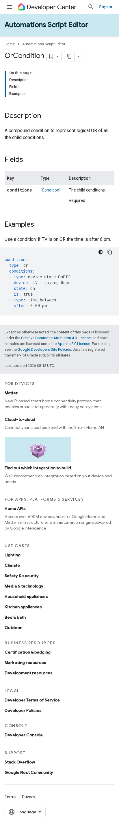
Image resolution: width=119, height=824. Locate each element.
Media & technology (24, 586)
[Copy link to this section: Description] (47, 116)
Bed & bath (15, 617)
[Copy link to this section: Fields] (29, 160)
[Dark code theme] (100, 252)
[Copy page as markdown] (69, 56)
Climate (12, 565)
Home (10, 44)
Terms (10, 797)
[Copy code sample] (109, 252)
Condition (50, 190)
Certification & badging (28, 652)
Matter (11, 392)
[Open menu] (9, 7)
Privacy (28, 797)
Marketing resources (25, 662)
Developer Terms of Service (32, 700)
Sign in (105, 7)
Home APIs (15, 508)
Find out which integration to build (38, 467)
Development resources (29, 672)
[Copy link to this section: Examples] (40, 225)
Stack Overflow (20, 762)
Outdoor (13, 627)
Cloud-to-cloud (20, 419)
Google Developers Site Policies (44, 349)
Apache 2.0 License (73, 343)
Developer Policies (23, 710)
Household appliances (26, 596)
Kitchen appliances (23, 606)
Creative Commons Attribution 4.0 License (56, 338)
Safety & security (22, 575)
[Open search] (91, 6)
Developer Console (24, 734)
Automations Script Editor (46, 24)
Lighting (13, 555)
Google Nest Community (29, 772)
